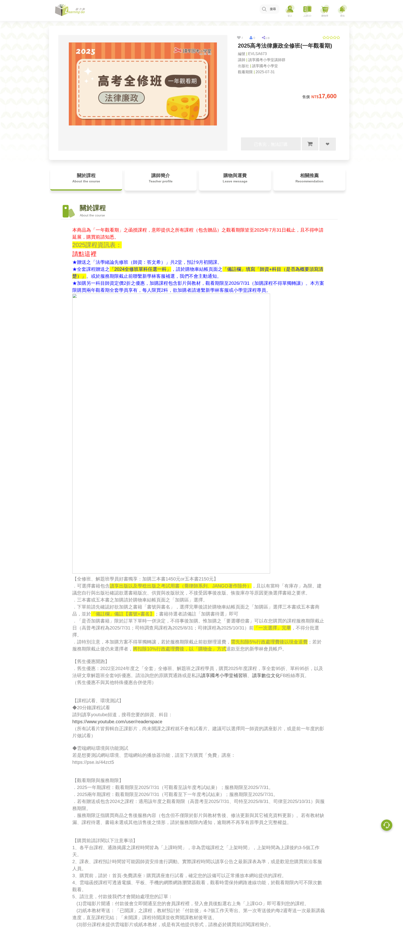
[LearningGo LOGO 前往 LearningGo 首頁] (70, 10)
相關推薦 (309, 178)
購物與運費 (235, 178)
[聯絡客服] (386, 826)
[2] (239, 38)
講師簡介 (161, 178)
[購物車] (325, 10)
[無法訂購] (310, 143)
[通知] (342, 10)
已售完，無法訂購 (271, 144)
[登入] (290, 10)
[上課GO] (307, 10)
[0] (251, 38)
